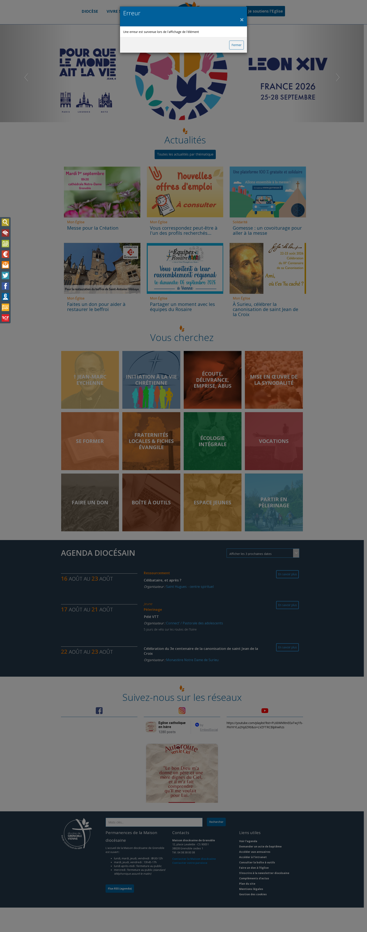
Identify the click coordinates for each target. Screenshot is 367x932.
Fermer (236, 45)
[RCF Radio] (5, 318)
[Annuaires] (5, 296)
